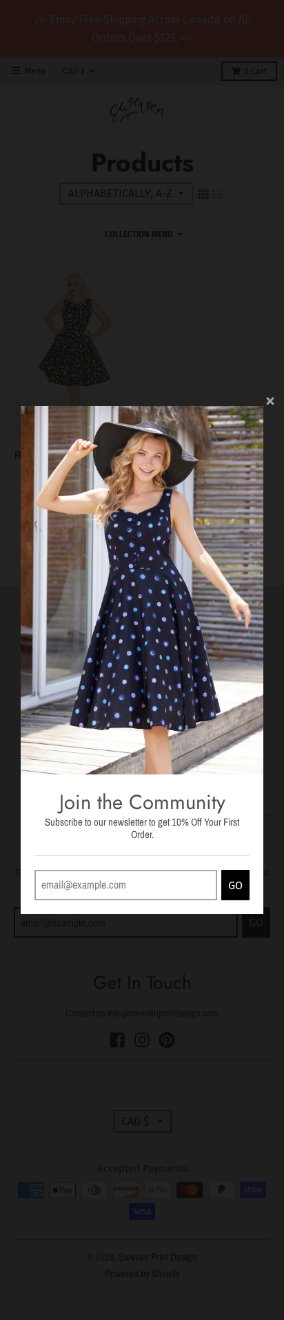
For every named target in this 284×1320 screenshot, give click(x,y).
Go (235, 885)
